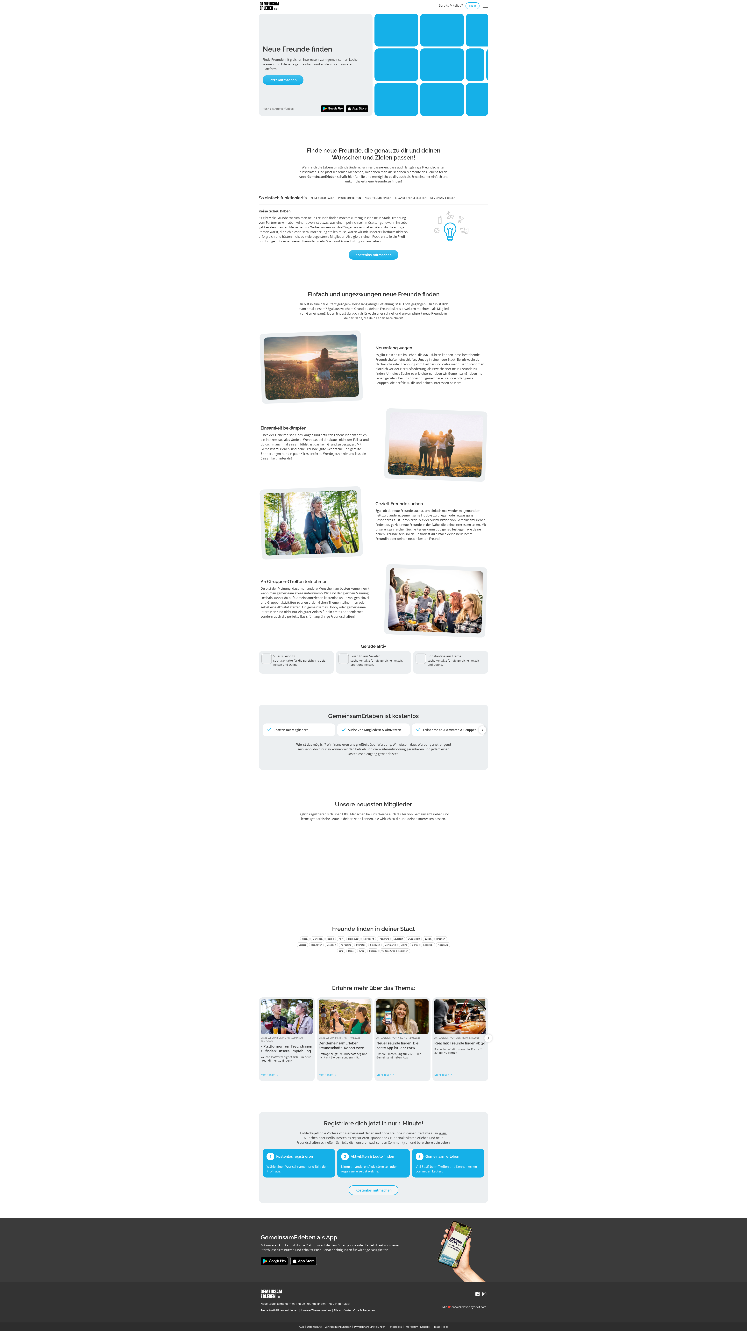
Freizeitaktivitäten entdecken (279, 1310)
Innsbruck (428, 944)
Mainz (404, 944)
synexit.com (478, 1307)
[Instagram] (484, 1294)
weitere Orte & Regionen (394, 950)
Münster (360, 944)
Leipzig (302, 944)
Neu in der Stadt (339, 1304)
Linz (341, 950)
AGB (301, 1326)
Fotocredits (395, 1326)
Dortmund (390, 944)
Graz (361, 950)
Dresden (331, 944)
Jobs (445, 1326)
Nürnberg (368, 938)
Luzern (373, 950)
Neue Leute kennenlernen (278, 1304)
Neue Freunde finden (312, 1304)
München (317, 938)
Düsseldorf (414, 938)
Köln (341, 938)
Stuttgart (398, 938)
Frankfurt (384, 938)
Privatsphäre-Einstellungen (369, 1326)
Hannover (316, 944)
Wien (305, 938)
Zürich (428, 938)
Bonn (415, 944)
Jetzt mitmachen (283, 80)
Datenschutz (314, 1326)
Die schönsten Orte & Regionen (354, 1310)
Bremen (440, 938)
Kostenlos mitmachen (373, 255)
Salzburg (375, 944)
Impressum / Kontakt (417, 1326)
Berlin (330, 938)
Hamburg (353, 938)
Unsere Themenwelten (316, 1310)
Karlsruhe (346, 944)
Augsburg (443, 944)
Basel (351, 950)
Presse (436, 1326)
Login (472, 6)
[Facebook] (477, 1294)
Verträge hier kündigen (338, 1326)
